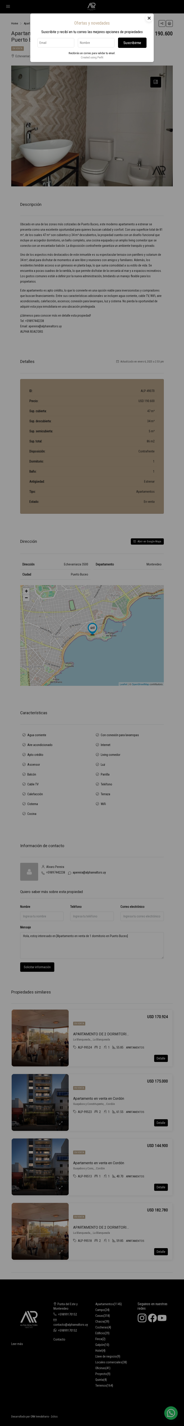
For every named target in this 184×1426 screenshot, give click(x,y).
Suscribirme (132, 42)
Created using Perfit (92, 57)
